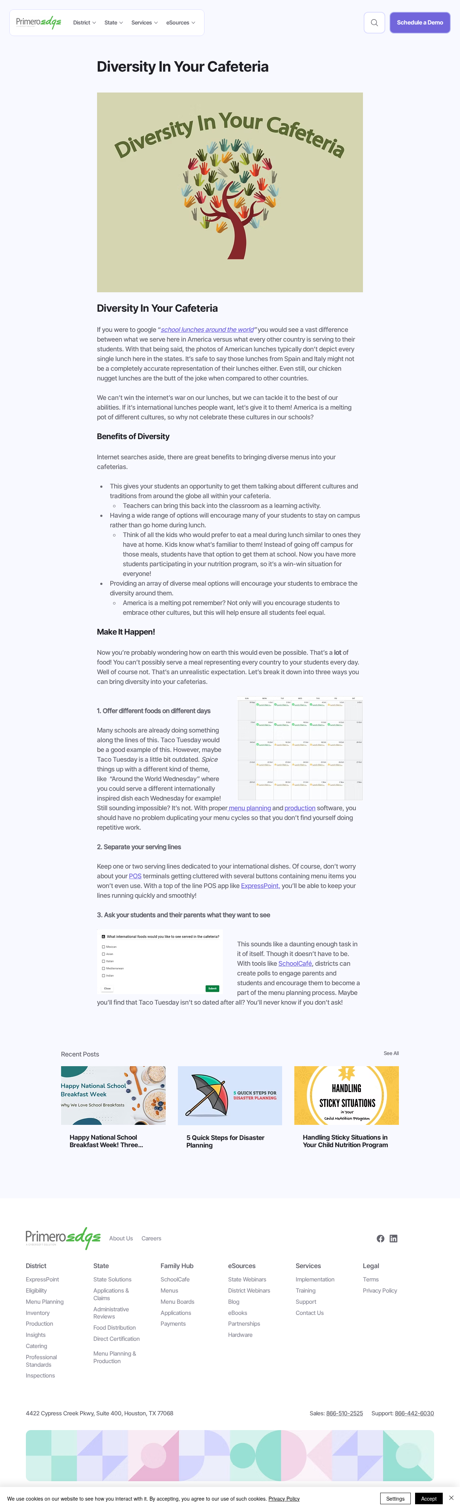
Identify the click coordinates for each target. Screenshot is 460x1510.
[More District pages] (94, 22)
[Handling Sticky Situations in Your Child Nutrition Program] (346, 1095)
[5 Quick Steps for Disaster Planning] (230, 1095)
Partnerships (244, 1323)
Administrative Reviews (111, 1313)
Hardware (240, 1334)
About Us (121, 1238)
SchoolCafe (175, 1279)
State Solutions (112, 1279)
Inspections (40, 1375)
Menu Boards (177, 1301)
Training (306, 1290)
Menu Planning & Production (114, 1357)
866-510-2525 (344, 1413)
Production (39, 1323)
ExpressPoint (42, 1279)
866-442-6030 (414, 1413)
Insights (36, 1334)
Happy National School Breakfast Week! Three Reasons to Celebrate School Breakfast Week (112, 1141)
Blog (233, 1301)
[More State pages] (121, 22)
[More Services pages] (156, 22)
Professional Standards (41, 1360)
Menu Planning (45, 1301)
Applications (176, 1312)
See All (391, 1053)
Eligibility (36, 1290)
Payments (173, 1323)
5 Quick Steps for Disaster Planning (225, 1141)
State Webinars (247, 1279)
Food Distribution (114, 1327)
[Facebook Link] (380, 1238)
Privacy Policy (380, 1290)
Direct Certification (116, 1338)
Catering (36, 1345)
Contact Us (310, 1312)
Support (306, 1301)
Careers (151, 1238)
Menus (169, 1290)
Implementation (315, 1279)
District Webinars (249, 1290)
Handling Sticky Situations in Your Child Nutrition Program (345, 1141)
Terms (371, 1279)
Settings (395, 1498)
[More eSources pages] (193, 22)
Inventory (38, 1312)
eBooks (237, 1312)
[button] (374, 22)
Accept (429, 1498)
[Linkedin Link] (393, 1238)
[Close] (451, 1498)
